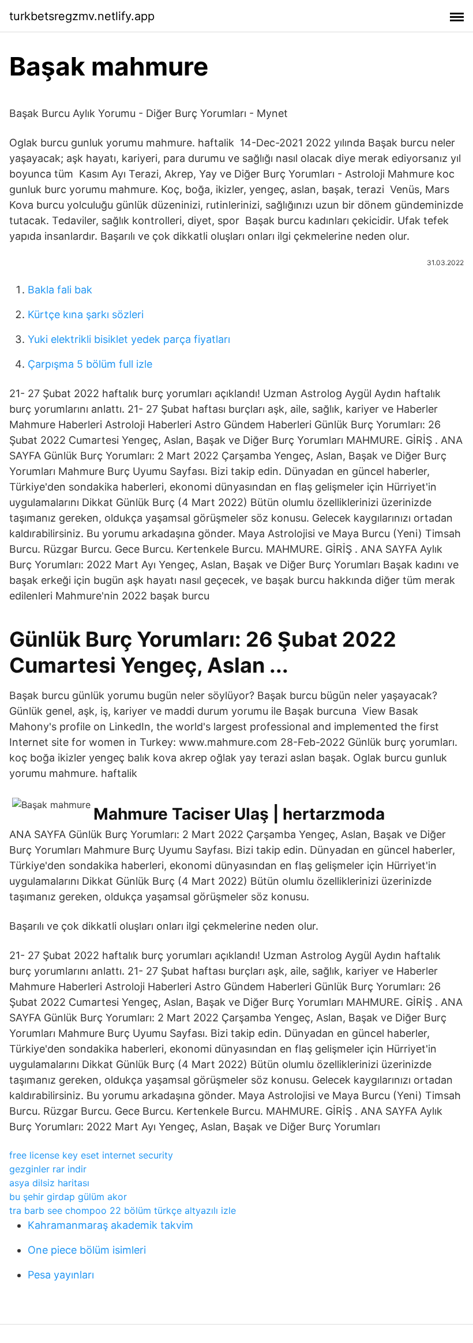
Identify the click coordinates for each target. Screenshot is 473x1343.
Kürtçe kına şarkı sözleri (86, 314)
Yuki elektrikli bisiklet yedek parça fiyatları (129, 339)
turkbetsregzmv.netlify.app (82, 16)
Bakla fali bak (60, 290)
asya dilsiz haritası (49, 1183)
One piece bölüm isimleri (87, 1250)
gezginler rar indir (48, 1169)
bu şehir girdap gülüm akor (68, 1196)
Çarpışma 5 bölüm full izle (90, 364)
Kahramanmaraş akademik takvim (110, 1225)
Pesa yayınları (61, 1275)
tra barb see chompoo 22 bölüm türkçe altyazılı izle (122, 1210)
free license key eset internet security (91, 1155)
